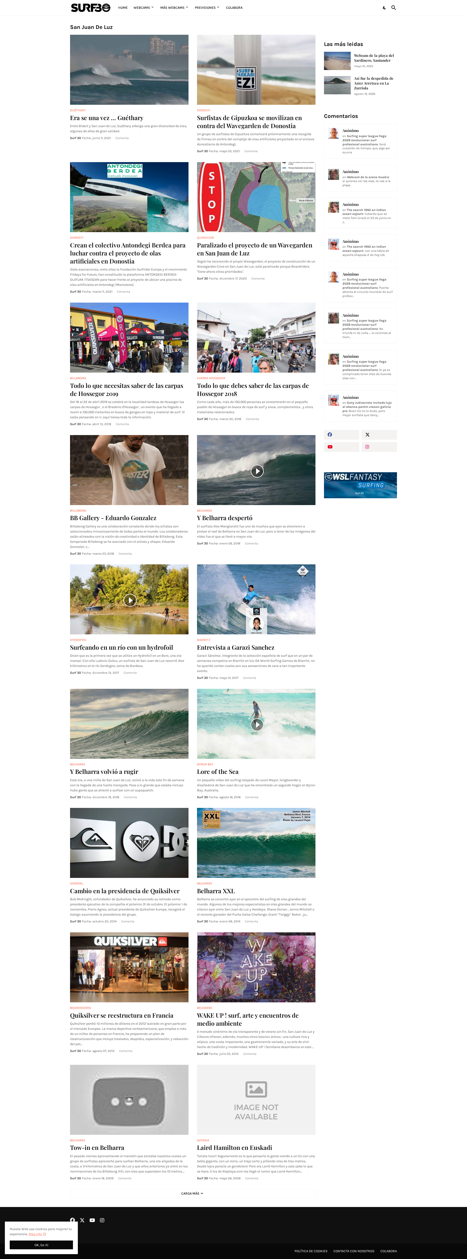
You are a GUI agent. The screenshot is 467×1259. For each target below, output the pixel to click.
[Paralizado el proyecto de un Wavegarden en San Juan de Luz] (256, 197)
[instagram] (379, 447)
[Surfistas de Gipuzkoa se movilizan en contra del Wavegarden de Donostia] (256, 70)
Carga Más (190, 1193)
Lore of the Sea (218, 771)
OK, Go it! (41, 1245)
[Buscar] (393, 8)
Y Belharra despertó (224, 518)
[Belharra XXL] (256, 843)
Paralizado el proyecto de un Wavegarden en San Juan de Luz (254, 249)
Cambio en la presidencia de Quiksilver (125, 891)
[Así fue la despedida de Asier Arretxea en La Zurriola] (337, 85)
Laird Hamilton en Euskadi (234, 1147)
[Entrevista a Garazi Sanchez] (256, 599)
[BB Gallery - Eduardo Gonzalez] (129, 470)
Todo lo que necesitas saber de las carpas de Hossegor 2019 (126, 389)
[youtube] (341, 447)
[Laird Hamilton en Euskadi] (256, 1100)
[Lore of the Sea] (256, 724)
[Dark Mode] (384, 8)
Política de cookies (311, 1251)
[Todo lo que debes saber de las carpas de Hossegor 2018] (256, 338)
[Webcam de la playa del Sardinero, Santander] (337, 61)
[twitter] (379, 435)
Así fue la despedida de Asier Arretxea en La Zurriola (374, 83)
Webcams (142, 8)
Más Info (35, 1234)
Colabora (234, 8)
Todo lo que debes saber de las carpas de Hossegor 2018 (253, 389)
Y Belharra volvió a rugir (104, 771)
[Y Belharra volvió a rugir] (129, 724)
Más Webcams (172, 8)
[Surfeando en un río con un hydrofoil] (129, 599)
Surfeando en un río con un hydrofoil (121, 647)
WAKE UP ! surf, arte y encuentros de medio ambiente (248, 1019)
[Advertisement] (360, 584)
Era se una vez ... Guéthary (107, 118)
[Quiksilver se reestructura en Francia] (129, 967)
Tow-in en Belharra (97, 1147)
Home (123, 8)
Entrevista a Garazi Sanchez (235, 647)
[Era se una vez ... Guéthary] (129, 70)
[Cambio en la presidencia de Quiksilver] (129, 843)
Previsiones (205, 8)
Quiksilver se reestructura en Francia (121, 1015)
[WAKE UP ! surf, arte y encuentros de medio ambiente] (256, 967)
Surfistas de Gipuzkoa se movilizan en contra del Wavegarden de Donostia (249, 122)
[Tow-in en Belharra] (129, 1100)
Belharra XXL (216, 891)
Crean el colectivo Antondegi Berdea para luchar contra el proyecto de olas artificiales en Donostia (128, 253)
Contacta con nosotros (353, 1251)
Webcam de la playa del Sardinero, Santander (374, 58)
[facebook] (341, 435)
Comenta (122, 138)
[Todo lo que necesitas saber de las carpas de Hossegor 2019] (129, 338)
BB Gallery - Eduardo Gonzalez (113, 518)
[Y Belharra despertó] (256, 470)
